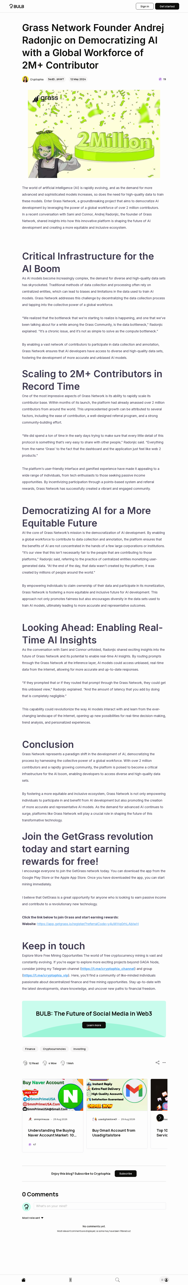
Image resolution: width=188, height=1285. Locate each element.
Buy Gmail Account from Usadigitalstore (113, 1133)
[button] (33, 79)
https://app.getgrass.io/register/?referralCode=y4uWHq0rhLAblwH (88, 924)
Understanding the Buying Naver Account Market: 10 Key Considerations (51, 1133)
